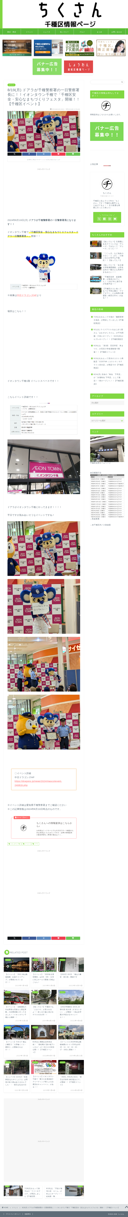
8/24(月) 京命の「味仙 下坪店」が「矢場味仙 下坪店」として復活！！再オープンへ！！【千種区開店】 (109, 379)
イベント (29, 32)
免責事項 (28, 1214)
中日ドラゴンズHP (27, 295)
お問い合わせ (117, 32)
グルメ (82, 32)
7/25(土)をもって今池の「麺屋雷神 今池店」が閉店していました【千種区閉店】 (109, 320)
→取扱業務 (95, 519)
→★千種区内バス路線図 (100, 525)
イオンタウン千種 (15, 844)
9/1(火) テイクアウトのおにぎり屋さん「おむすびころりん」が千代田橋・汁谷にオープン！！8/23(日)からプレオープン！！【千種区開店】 (109, 334)
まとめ (99, 32)
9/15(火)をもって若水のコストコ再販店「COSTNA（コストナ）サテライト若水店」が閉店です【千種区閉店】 (109, 363)
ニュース (46, 32)
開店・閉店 (11, 32)
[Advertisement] (44, 188)
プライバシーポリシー (13, 1214)
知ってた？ (64, 32)
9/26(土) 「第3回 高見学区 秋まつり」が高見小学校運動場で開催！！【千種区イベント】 (108, 349)
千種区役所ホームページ (100, 463)
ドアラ (36, 844)
